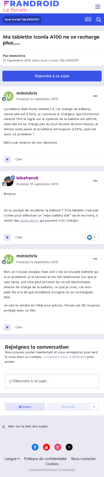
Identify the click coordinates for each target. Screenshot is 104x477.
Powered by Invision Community (52, 470)
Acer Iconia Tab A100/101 (60, 60)
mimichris (17, 56)
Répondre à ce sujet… (31, 381)
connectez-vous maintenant (64, 357)
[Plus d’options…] (95, 96)
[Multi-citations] (7, 159)
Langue (11, 459)
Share (26, 407)
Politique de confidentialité (45, 459)
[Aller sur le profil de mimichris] (9, 96)
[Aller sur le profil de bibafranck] (9, 181)
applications (29, 220)
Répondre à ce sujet (52, 76)
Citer (18, 159)
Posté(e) (37, 99)
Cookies (52, 464)
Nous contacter (83, 459)
